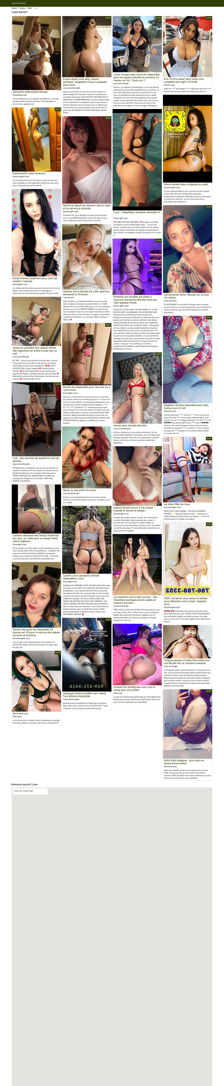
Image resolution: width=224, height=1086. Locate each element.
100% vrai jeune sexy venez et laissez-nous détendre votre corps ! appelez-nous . (186, 601)
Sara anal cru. (21, 713)
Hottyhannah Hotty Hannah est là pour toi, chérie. (186, 296)
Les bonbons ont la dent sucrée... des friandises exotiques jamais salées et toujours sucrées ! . (135, 600)
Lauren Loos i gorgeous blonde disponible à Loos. (81, 577)
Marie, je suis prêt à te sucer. (80, 490)
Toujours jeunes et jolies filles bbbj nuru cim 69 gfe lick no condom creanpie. (187, 662)
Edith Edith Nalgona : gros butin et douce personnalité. (184, 762)
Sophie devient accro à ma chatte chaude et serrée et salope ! (133, 509)
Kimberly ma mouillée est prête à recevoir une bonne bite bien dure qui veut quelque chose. (135, 299)
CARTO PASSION (19, 3)
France (22, 8)
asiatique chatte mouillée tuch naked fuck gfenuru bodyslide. (84, 695)
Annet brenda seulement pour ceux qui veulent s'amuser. (35, 280)
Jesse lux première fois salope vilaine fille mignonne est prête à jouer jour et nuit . (35, 350)
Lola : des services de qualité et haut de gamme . (36, 459)
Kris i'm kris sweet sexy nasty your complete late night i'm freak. (184, 80)
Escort (14, 8)
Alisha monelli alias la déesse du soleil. (186, 184)
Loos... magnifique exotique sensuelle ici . (137, 214)
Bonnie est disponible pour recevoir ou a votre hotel (86, 388)
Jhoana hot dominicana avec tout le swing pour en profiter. (134, 688)
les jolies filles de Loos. (177, 504)
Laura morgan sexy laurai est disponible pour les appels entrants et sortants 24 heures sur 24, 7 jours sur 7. (137, 77)
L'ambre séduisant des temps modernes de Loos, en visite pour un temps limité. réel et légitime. (36, 538)
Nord (30, 8)
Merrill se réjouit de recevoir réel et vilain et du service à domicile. (86, 207)
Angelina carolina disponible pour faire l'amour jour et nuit (186, 407)
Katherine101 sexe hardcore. (29, 173)
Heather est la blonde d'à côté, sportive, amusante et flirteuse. (86, 293)
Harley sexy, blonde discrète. (130, 425)
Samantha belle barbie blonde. (30, 91)
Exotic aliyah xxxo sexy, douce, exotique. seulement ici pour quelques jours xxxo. (85, 82)
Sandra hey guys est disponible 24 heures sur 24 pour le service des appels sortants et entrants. (36, 632)
